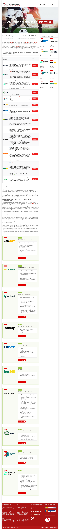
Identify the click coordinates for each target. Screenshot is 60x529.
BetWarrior (27, 42)
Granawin (12, 80)
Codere (11, 42)
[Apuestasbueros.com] (12, 4)
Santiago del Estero (15, 501)
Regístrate (35, 65)
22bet (20, 96)
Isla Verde (29, 239)
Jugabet (12, 114)
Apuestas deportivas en (6, 501)
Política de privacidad (53, 527)
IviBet (10, 71)
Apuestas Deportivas (52, 4)
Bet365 (35, 42)
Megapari (11, 134)
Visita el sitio (21, 258)
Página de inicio (43, 4)
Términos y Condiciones (44, 527)
